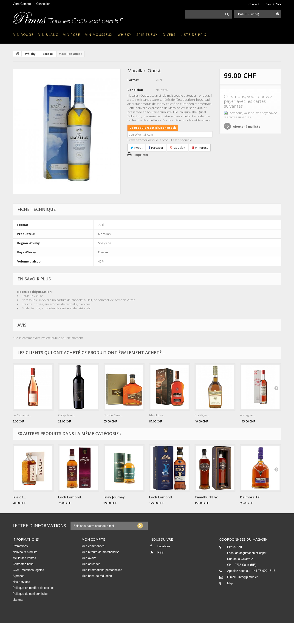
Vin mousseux (99, 34)
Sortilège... (202, 415)
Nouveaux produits (25, 552)
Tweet (137, 147)
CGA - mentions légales (28, 570)
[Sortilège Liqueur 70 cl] (215, 387)
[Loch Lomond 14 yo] (78, 468)
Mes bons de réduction (97, 576)
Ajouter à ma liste (246, 126)
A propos (18, 576)
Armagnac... (248, 415)
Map (230, 583)
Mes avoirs (89, 558)
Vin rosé (71, 34)
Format (133, 80)
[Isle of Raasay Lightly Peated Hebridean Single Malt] (33, 468)
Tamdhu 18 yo (206, 497)
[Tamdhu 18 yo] (215, 468)
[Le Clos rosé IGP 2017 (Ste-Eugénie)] (33, 387)
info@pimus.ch (248, 577)
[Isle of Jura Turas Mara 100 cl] (169, 387)
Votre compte (22, 4)
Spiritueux (147, 34)
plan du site (273, 4)
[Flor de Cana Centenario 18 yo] (124, 387)
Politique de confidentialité (30, 593)
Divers (169, 34)
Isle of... (19, 497)
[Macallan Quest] (66, 131)
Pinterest (201, 147)
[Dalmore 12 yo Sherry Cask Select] (260, 468)
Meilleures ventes (24, 558)
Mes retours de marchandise (100, 552)
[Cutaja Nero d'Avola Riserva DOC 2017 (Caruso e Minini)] (78, 387)
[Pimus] (68, 16)
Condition (135, 90)
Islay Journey (114, 497)
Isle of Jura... (157, 415)
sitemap (18, 599)
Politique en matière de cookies (33, 587)
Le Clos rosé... (22, 415)
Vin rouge (23, 34)
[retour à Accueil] (17, 53)
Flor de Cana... (113, 415)
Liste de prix (193, 34)
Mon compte (93, 539)
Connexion (43, 4)
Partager (156, 147)
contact (254, 4)
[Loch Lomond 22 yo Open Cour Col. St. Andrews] (169, 468)
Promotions (20, 546)
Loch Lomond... (71, 497)
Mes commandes (93, 546)
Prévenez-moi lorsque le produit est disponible (159, 140)
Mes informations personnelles (102, 570)
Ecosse (48, 54)
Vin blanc (48, 34)
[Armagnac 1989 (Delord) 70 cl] (260, 387)
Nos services (21, 582)
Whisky (124, 34)
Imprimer (141, 155)
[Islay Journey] (124, 468)
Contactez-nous (23, 564)
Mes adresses (91, 564)
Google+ (179, 147)
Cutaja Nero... (67, 415)
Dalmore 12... (251, 497)
